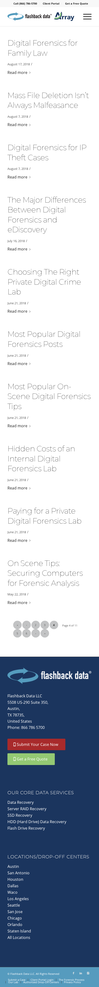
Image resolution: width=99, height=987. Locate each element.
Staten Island (19, 931)
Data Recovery (20, 802)
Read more (17, 72)
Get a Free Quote (76, 3)
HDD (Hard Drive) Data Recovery (36, 821)
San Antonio (18, 873)
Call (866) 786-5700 (25, 3)
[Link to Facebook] (73, 973)
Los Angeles (18, 898)
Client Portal (51, 3)
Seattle (13, 905)
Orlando (14, 924)
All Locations (18, 937)
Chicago (14, 918)
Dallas (13, 885)
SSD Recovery (19, 815)
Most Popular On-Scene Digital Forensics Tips (49, 396)
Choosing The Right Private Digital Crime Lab (44, 281)
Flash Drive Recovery (26, 828)
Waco (12, 892)
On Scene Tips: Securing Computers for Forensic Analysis (45, 573)
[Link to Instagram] (88, 973)
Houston (15, 879)
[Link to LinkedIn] (80, 973)
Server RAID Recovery (26, 808)
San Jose (15, 911)
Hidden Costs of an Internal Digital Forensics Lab (41, 458)
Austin (13, 866)
